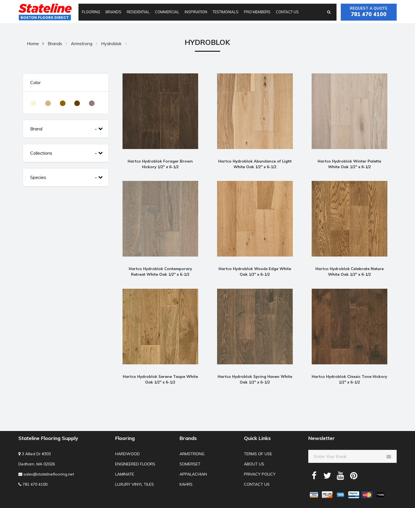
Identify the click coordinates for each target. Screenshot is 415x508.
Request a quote (368, 11)
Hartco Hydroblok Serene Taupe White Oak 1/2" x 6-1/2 (160, 379)
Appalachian (193, 474)
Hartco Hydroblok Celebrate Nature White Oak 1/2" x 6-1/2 (349, 271)
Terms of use (258, 453)
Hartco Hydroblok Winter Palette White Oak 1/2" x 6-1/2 (349, 164)
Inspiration (196, 12)
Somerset (190, 464)
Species (38, 177)
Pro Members (257, 12)
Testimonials (226, 12)
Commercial (167, 12)
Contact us (287, 12)
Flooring (91, 12)
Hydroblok (111, 43)
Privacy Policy (260, 474)
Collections (41, 153)
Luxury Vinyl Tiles (134, 484)
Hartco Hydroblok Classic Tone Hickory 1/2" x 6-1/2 (349, 379)
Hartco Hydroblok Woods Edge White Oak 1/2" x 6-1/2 (255, 271)
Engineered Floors (135, 464)
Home (33, 43)
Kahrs (186, 484)
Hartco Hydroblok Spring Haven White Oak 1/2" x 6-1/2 (255, 379)
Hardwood (127, 453)
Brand (36, 129)
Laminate (124, 474)
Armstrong (81, 43)
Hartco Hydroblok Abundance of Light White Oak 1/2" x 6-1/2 (255, 164)
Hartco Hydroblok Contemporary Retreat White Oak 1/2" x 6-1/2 (160, 271)
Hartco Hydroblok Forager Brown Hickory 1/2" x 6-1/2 (160, 164)
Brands (113, 12)
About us (254, 464)
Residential (138, 12)
